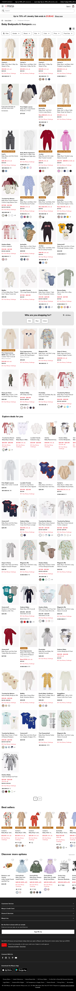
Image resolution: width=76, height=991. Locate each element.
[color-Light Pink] (30, 168)
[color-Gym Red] (40, 171)
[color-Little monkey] (46, 579)
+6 (14, 747)
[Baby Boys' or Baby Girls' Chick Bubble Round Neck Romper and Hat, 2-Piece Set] (65, 470)
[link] (10, 69)
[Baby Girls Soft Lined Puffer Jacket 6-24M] (22, 866)
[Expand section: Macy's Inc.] (38, 918)
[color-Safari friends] (49, 579)
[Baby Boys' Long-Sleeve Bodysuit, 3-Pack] (28, 94)
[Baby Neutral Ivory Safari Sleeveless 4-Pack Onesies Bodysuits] (51, 428)
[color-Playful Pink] (59, 171)
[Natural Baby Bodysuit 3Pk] (10, 680)
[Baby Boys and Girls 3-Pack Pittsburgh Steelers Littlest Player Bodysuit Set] (65, 231)
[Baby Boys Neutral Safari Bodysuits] (47, 720)
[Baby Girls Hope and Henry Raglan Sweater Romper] (10, 550)
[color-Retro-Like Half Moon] (40, 706)
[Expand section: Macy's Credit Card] (38, 908)
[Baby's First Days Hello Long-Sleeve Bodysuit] (28, 636)
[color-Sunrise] (62, 307)
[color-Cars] (28, 622)
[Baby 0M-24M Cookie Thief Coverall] (10, 338)
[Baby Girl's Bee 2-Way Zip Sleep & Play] (10, 48)
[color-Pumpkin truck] (33, 408)
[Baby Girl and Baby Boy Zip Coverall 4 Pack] (47, 380)
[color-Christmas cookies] (59, 407)
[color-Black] (71, 171)
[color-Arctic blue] (17, 892)
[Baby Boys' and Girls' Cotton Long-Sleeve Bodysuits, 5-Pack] (47, 94)
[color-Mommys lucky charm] (43, 579)
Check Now (23, 946)
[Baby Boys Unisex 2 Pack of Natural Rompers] (10, 720)
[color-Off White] (22, 168)
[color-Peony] (65, 307)
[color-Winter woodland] (6, 215)
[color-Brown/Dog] (40, 79)
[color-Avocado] (59, 307)
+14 (33, 622)
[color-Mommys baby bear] (40, 579)
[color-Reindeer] (3, 259)
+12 (52, 579)
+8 (70, 307)
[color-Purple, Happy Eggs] (46, 706)
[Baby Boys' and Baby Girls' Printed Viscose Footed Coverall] (28, 185)
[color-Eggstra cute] (12, 791)
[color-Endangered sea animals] (49, 535)
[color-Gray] (40, 535)
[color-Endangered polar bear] (62, 407)
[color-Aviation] (30, 622)
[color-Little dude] (40, 307)
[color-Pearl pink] (20, 892)
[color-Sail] (30, 217)
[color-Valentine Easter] (9, 791)
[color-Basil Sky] (6, 171)
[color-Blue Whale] (46, 535)
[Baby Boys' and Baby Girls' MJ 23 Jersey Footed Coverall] (47, 231)
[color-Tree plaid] (3, 215)
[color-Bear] (49, 621)
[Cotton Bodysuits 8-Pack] (65, 428)
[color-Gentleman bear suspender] (49, 307)
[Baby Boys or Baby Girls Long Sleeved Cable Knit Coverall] (28, 140)
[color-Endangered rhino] (9, 747)
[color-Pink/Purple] (28, 259)
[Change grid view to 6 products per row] (74, 29)
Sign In (68, 6)
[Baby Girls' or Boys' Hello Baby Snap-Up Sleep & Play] (65, 94)
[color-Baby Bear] (46, 621)
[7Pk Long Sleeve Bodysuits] (28, 277)
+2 (70, 535)
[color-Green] (28, 217)
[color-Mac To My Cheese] (68, 217)
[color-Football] (25, 535)
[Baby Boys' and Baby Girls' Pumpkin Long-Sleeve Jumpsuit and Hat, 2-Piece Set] (65, 48)
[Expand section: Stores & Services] (38, 913)
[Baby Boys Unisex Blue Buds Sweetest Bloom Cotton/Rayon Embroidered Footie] (28, 680)
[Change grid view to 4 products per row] (70, 29)
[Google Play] (21, 970)
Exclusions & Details (13, 946)
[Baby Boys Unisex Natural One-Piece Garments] (47, 508)
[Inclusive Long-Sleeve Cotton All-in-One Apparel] (36, 428)
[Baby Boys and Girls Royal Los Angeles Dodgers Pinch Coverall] (28, 720)
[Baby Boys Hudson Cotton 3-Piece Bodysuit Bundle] (47, 550)
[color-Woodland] (22, 535)
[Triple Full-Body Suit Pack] (10, 762)
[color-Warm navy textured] (40, 892)
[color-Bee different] (65, 407)
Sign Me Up (38, 932)
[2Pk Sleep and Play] (28, 380)
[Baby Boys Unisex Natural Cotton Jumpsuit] (65, 508)
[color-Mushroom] (6, 706)
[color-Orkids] (65, 217)
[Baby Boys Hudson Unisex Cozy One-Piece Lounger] (28, 508)
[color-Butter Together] (62, 217)
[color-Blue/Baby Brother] (46, 79)
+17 (52, 307)
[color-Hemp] (43, 171)
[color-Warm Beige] (34, 892)
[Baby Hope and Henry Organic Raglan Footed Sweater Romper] (65, 338)
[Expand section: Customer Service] (38, 903)
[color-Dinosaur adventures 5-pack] (40, 621)
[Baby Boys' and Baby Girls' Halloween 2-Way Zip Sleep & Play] (28, 48)
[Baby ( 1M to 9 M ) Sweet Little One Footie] (65, 680)
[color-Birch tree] (65, 535)
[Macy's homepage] (2, 20)
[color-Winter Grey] (37, 892)
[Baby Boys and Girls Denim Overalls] (10, 140)
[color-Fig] (68, 307)
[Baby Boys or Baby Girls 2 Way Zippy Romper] (47, 680)
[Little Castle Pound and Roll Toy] (7, 866)
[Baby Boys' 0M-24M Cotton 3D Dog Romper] (28, 338)
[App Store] (7, 970)
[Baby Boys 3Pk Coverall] (28, 594)
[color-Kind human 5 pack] (43, 621)
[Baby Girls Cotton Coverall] (10, 470)
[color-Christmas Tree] (28, 408)
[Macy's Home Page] (9, 6)
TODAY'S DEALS (7, 2)
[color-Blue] (22, 217)
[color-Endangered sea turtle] (6, 747)
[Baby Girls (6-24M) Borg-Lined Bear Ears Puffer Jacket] (50, 866)
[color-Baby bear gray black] (3, 791)
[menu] (2, 6)
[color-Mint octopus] (46, 307)
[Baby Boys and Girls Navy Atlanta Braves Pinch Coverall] (10, 508)
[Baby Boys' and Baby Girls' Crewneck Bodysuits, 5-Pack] (47, 185)
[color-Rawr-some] (64, 847)
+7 (70, 406)
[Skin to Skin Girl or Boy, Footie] (65, 277)
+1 (25, 845)
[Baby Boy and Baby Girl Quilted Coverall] (47, 636)
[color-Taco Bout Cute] (61, 847)
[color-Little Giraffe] (43, 535)
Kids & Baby (8, 20)
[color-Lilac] (45, 889)
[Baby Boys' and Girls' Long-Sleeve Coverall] (47, 338)
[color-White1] (52, 621)
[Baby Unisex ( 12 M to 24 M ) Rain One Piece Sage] (10, 380)
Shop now (59, 16)
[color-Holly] (25, 408)
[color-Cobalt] (68, 171)
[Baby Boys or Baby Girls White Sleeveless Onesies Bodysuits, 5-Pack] (22, 428)
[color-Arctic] (12, 215)
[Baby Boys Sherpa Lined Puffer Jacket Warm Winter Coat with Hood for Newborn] (36, 866)
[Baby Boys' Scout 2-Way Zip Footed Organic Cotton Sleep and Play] (65, 185)
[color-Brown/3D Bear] (43, 79)
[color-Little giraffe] (9, 215)
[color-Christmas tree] (6, 791)
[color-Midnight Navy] (65, 171)
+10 (52, 535)
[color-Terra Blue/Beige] (22, 259)
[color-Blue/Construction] (49, 79)
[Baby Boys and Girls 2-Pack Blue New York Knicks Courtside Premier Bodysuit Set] (47, 470)
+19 (15, 215)
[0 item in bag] (73, 6)
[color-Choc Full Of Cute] (59, 217)
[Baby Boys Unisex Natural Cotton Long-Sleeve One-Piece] (10, 185)
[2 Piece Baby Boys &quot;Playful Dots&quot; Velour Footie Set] (10, 277)
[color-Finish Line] (3, 171)
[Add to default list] (27, 422)
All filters (68, 315)
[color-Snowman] (6, 259)
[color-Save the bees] (68, 407)
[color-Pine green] (31, 892)
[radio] (40, 79)
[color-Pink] (25, 217)
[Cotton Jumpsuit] (10, 231)
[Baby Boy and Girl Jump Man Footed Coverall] (47, 140)
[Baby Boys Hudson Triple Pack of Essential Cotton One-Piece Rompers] (47, 277)
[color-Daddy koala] (43, 307)
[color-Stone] (43, 125)
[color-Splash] (43, 706)
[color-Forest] (9, 706)
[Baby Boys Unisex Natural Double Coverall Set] (65, 380)
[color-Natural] (40, 125)
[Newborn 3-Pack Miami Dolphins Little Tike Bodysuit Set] (10, 594)
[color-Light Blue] (28, 168)
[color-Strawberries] (3, 706)
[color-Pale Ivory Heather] (62, 171)
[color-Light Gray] (25, 168)
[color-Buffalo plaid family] (25, 622)
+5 (70, 217)
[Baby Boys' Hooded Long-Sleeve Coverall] (65, 140)
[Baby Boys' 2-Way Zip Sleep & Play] (47, 48)
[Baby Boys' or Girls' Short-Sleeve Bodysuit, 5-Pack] (28, 231)
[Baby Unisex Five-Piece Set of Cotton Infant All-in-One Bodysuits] (47, 594)
